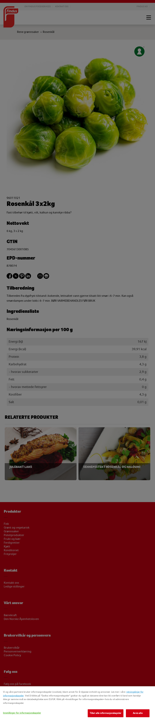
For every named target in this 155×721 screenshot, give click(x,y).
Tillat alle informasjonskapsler (105, 713)
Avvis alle (137, 713)
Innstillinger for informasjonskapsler (22, 713)
